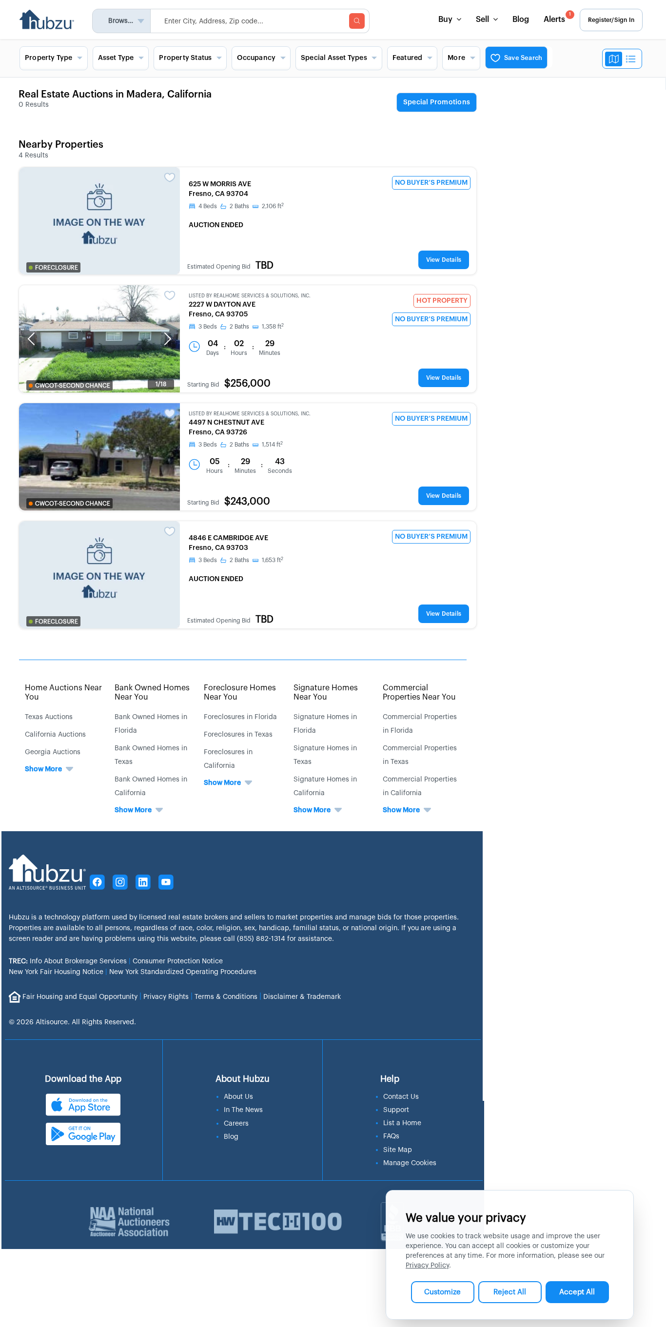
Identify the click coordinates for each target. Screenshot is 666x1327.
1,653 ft (272, 560)
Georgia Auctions (52, 752)
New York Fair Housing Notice (56, 972)
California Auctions (55, 734)
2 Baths (239, 206)
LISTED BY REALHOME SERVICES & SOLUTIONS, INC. (250, 295)
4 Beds (207, 206)
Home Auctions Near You (63, 692)
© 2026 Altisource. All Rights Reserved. (72, 1022)
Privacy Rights (166, 996)
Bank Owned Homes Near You (152, 692)
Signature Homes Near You (326, 692)
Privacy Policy (427, 1265)
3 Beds (207, 327)
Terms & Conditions (226, 996)
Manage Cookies (409, 1163)
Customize (442, 1292)
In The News (243, 1110)
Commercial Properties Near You (419, 692)
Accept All (577, 1292)
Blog (520, 19)
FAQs (391, 1136)
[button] (31, 338)
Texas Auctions (49, 717)
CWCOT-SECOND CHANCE (72, 386)
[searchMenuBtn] (357, 21)
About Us (238, 1096)
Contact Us (401, 1096)
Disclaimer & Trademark (302, 996)
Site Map (397, 1150)
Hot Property (442, 300)
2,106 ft (273, 206)
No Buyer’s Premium (431, 182)
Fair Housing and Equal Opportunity (79, 996)
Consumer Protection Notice (178, 961)
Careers (236, 1123)
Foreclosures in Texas (238, 734)
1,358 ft (273, 327)
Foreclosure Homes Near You (240, 692)
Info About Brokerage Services (68, 961)
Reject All (509, 1292)
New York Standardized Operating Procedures (182, 972)
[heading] (436, 103)
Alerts (557, 17)
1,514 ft (272, 445)
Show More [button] (43, 769)
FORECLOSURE (56, 268)
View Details (443, 260)
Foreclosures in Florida (240, 717)
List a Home (402, 1123)
